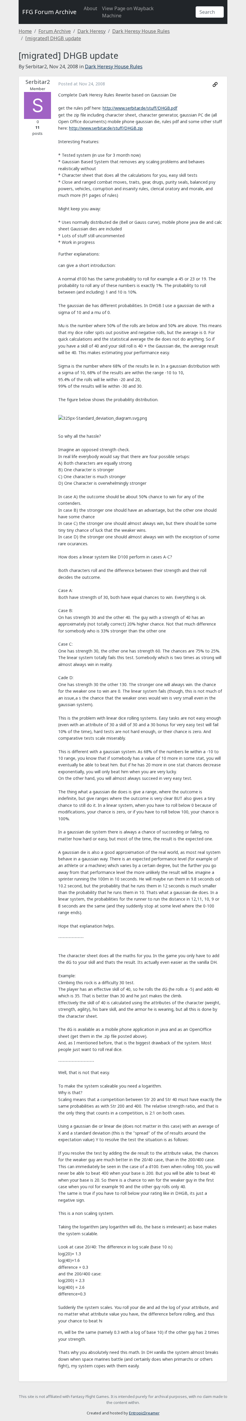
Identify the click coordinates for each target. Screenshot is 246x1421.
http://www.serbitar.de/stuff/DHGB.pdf (140, 108)
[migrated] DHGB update (53, 38)
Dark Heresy (91, 31)
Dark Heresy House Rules (141, 31)
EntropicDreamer (144, 1413)
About (90, 8)
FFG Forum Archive (49, 12)
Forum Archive (54, 31)
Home (25, 31)
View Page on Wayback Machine (128, 12)
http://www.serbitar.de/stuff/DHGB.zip (106, 128)
